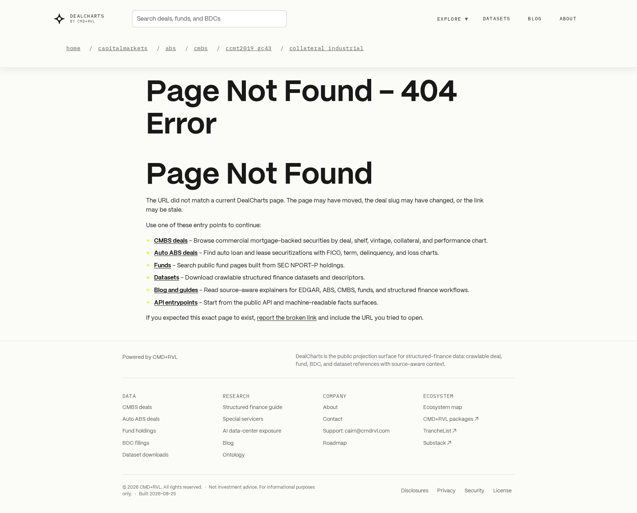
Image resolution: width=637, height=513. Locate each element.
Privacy (446, 490)
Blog (535, 18)
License (502, 490)
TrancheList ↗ (439, 431)
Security (474, 490)
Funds (162, 265)
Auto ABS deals (176, 253)
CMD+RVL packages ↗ (450, 419)
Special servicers (243, 419)
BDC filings (135, 443)
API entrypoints (176, 303)
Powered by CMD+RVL (150, 357)
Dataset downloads (145, 455)
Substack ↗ (437, 443)
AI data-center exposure (252, 431)
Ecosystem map (442, 407)
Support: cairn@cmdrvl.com (356, 431)
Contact (332, 419)
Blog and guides (176, 290)
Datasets (496, 18)
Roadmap (335, 443)
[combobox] (209, 18)
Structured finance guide (252, 407)
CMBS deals (171, 241)
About (568, 18)
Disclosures (414, 490)
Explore (452, 18)
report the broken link (287, 318)
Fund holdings (139, 431)
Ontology (234, 455)
